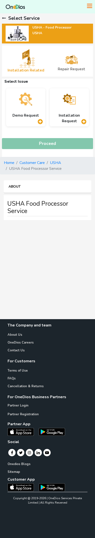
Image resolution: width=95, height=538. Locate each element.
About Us (15, 335)
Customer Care (32, 162)
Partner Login (18, 405)
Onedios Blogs (19, 464)
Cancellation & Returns (26, 386)
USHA (55, 162)
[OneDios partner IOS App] (23, 431)
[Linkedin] (38, 453)
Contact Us (16, 350)
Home (9, 162)
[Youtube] (47, 453)
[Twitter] (21, 453)
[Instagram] (29, 453)
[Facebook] (12, 453)
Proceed (47, 143)
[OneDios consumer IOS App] (23, 487)
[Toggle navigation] (89, 6)
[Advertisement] (47, 271)
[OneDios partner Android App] (52, 431)
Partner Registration (23, 414)
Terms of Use (18, 370)
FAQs (12, 378)
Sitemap (14, 472)
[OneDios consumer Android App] (52, 487)
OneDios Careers (21, 342)
